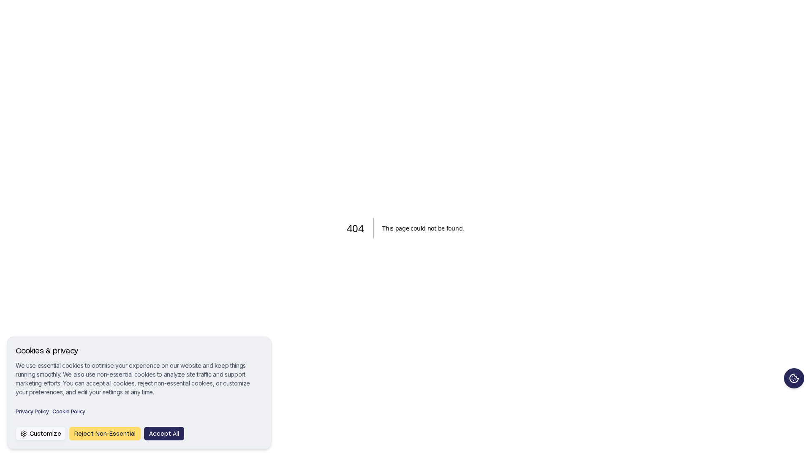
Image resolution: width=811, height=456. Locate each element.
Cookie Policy (68, 411)
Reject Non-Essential (105, 433)
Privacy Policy (32, 411)
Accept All (164, 433)
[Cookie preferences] (794, 378)
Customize (45, 433)
